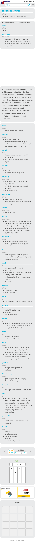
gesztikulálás (6, 416)
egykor (4, 216)
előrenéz (5, 166)
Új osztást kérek (17, 504)
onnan (4, 208)
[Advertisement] (17, 67)
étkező (4, 150)
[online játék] (20, 453)
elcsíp (4, 263)
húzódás (5, 427)
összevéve (6, 34)
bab (3, 250)
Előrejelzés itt (24, 496)
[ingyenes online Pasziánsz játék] (11, 451)
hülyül (4, 318)
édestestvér (6, 236)
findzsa (4, 126)
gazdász (5, 363)
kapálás (5, 305)
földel (4, 332)
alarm (4, 25)
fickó (4, 343)
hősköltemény (7, 374)
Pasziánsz (20, 450)
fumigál (5, 385)
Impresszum (13, 540)
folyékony (5, 176)
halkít (4, 296)
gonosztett (6, 194)
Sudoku (17, 461)
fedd (3, 393)
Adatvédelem (21, 540)
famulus (5, 134)
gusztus (5, 285)
